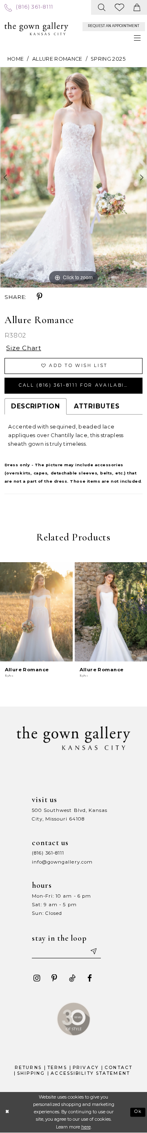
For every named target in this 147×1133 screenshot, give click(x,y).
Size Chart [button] (23, 348)
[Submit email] (92, 951)
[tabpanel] (73, 177)
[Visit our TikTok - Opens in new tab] (72, 978)
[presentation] (36, 611)
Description (35, 406)
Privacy (86, 1067)
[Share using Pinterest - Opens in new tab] (40, 297)
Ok (138, 1112)
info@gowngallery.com (62, 862)
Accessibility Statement (90, 1073)
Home (15, 59)
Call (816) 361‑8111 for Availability (78, 385)
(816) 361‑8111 (48, 853)
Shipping (31, 1073)
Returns (28, 1067)
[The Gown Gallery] (36, 28)
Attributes (96, 406)
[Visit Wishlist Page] (119, 7)
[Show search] (102, 7)
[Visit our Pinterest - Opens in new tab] (54, 978)
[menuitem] (29, 7)
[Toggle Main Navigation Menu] (137, 38)
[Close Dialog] (7, 1112)
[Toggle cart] (137, 7)
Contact (118, 1067)
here (86, 1127)
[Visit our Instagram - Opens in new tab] (37, 978)
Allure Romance (57, 59)
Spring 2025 (108, 59)
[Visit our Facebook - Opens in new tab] (90, 978)
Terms (57, 1067)
